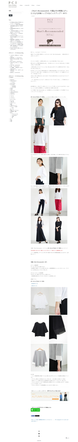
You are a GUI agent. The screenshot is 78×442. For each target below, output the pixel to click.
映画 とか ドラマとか (14, 110)
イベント (12, 95)
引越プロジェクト (13, 105)
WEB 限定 (14, 87)
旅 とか (12, 109)
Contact (38, 5)
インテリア (12, 98)
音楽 (11, 121)
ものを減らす (14, 115)
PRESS (11, 88)
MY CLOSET (12, 83)
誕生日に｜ (15, 72)
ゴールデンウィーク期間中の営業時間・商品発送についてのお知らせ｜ (16, 45)
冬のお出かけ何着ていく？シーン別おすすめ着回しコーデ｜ (16, 37)
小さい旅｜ (15, 65)
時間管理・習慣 (13, 111)
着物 (11, 120)
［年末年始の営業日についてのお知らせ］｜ (16, 31)
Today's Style (12, 90)
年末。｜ (14, 66)
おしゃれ (12, 100)
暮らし (11, 112)
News (21, 5)
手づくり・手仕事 (13, 106)
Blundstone (12, 79)
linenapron (14, 85)
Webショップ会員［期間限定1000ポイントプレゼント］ (42, 419)
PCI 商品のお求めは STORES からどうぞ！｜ (16, 23)
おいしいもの (12, 99)
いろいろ (12, 96)
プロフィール (12, 102)
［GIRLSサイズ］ (34, 285)
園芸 (11, 104)
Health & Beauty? (13, 80)
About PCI (27, 5)
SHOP (11, 89)
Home (33, 5)
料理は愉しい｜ (16, 57)
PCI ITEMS (12, 84)
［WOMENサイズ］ (34, 283)
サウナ (13, 82)
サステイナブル (15, 114)
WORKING (12, 93)
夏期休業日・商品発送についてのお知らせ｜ (16, 40)
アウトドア (12, 94)
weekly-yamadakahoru (14, 91)
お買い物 (12, 101)
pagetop (68, 437)
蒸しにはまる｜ (16, 61)
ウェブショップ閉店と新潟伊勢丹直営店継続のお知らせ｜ (16, 26)
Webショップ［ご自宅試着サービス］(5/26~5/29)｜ (16, 42)
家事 (13, 116)
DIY (13, 107)
